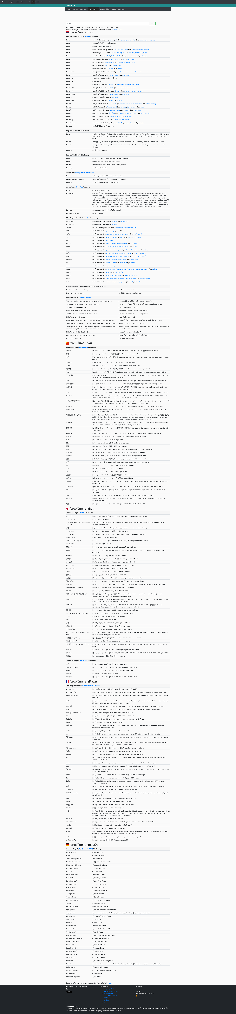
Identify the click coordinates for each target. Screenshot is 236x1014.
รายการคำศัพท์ (93, 9)
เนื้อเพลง (23, 2)
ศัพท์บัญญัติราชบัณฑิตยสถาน (84, 172)
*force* (114, 29)
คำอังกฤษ (107, 998)
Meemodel (5, 2)
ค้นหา (152, 24)
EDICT (82, 513)
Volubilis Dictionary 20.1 (91, 686)
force (110, 983)
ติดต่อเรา (38, 2)
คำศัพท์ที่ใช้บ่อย (109, 993)
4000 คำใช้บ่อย (105, 9)
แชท (29, 2)
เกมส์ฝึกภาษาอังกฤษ (118, 9)
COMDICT (84, 660)
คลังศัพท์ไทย (79, 187)
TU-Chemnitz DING (86, 849)
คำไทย (106, 1000)
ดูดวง (12, 2)
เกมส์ (17, 2)
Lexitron (87, 36)
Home (70, 9)
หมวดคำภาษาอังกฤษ (80, 9)
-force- (119, 29)
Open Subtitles (85, 298)
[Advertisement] (118, 16)
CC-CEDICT (83, 347)
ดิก (33, 2)
